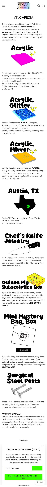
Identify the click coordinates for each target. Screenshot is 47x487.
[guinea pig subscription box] (23, 281)
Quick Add (24, 350)
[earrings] (23, 386)
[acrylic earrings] (23, 55)
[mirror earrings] (23, 153)
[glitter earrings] (23, 109)
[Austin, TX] (23, 201)
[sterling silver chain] (23, 244)
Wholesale (23, 440)
